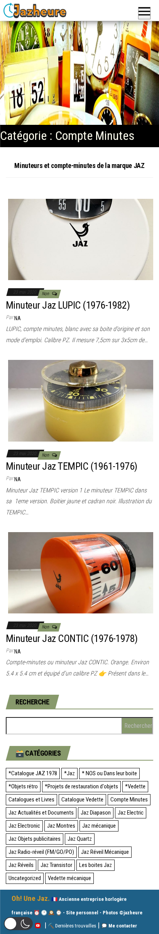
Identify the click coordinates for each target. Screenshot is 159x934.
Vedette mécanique (69, 878)
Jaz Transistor (56, 865)
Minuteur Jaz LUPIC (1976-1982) (68, 305)
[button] (18, 923)
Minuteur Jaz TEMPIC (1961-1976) (71, 466)
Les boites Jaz (95, 865)
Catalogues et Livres (31, 799)
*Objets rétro (23, 786)
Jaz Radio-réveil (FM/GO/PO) (41, 851)
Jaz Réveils (21, 865)
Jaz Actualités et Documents (41, 812)
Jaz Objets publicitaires (34, 838)
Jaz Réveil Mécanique (105, 851)
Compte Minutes (129, 799)
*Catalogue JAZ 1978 (32, 773)
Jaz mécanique (99, 825)
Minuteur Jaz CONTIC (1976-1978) (72, 638)
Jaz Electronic (24, 825)
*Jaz (69, 773)
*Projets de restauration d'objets (81, 786)
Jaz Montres (61, 825)
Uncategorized (24, 878)
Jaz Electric (131, 812)
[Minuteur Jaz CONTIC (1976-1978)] (81, 572)
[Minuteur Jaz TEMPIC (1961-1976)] (81, 400)
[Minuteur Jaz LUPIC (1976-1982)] (81, 239)
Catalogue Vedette (82, 799)
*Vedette (135, 786)
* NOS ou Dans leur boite (109, 773)
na (17, 318)
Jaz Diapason (96, 812)
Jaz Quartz (80, 838)
